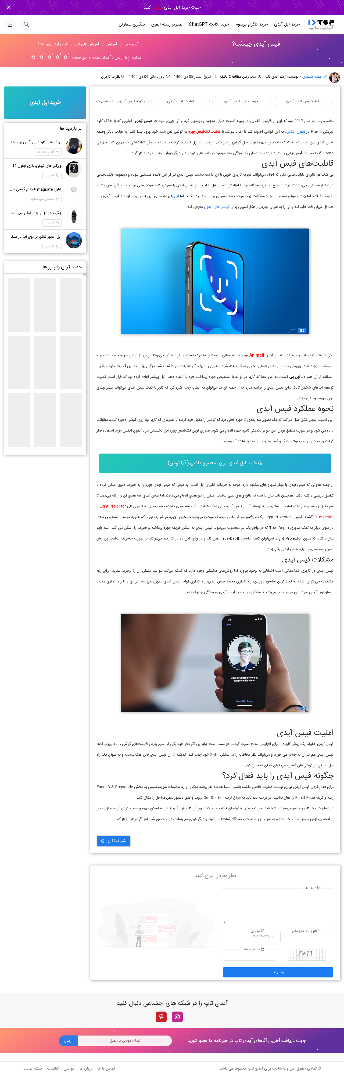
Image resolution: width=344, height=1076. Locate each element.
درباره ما (85, 1068)
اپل (176, 196)
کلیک (157, 7)
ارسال (68, 1041)
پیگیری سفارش (132, 24)
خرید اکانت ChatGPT (209, 24)
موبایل (256, 931)
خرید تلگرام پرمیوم (252, 24)
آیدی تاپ (255, 1068)
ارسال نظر (278, 972)
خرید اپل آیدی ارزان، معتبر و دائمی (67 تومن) (213, 463)
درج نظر (310, 888)
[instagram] (177, 1017)
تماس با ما (106, 1068)
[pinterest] (161, 1017)
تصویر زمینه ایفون (166, 24)
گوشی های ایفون (217, 207)
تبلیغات (53, 1068)
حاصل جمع (252, 949)
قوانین (69, 1068)
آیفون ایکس (295, 132)
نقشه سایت (32, 1068)
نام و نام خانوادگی (305, 931)
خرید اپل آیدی (287, 24)
